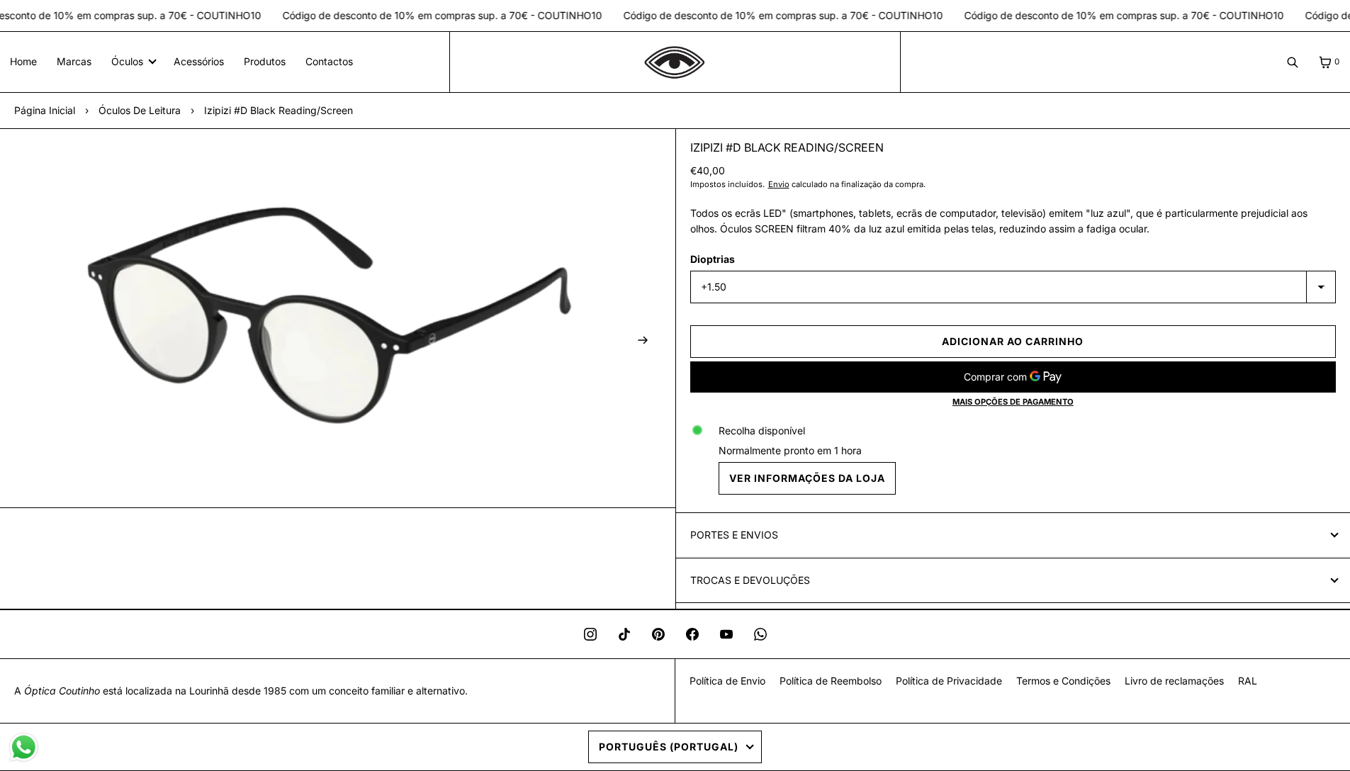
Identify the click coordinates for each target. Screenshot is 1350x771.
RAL (1247, 681)
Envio (778, 184)
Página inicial (44, 110)
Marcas (74, 61)
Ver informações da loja (807, 478)
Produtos (265, 61)
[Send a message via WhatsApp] (23, 747)
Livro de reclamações (1174, 681)
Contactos (329, 61)
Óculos (127, 61)
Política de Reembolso (831, 681)
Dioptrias (712, 259)
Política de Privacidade (949, 681)
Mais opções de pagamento (1013, 402)
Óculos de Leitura (140, 110)
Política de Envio (727, 681)
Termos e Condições (1063, 681)
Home (23, 61)
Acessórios (199, 61)
